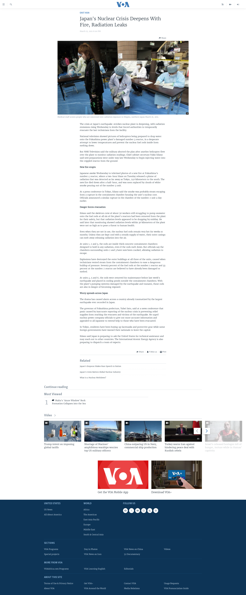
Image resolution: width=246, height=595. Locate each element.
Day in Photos (91, 549)
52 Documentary (132, 554)
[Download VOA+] (176, 475)
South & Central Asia (94, 535)
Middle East (89, 530)
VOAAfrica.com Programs (56, 569)
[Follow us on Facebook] (125, 510)
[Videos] (230, 4)
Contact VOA (130, 583)
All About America (53, 514)
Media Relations (132, 588)
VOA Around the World (95, 588)
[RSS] (149, 510)
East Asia (84, 13)
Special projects (51, 554)
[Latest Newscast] (238, 4)
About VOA (49, 588)
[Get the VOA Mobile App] (123, 475)
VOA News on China (133, 549)
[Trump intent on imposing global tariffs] (62, 431)
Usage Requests (171, 583)
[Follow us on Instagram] (143, 510)
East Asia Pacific (92, 519)
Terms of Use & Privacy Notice (58, 583)
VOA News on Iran (92, 554)
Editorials (129, 569)
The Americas (90, 514)
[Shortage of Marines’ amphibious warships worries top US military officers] (102, 431)
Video (48, 415)
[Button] (162, 37)
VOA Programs (51, 549)
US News (48, 509)
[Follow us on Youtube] (137, 510)
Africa (86, 509)
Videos (167, 549)
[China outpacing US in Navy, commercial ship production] (143, 431)
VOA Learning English (94, 569)
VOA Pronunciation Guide (176, 588)
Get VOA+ (88, 583)
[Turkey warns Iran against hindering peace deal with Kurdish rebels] (183, 431)
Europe (87, 524)
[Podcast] (155, 510)
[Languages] (222, 4)
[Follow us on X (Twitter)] (131, 510)
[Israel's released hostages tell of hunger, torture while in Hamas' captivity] (223, 431)
